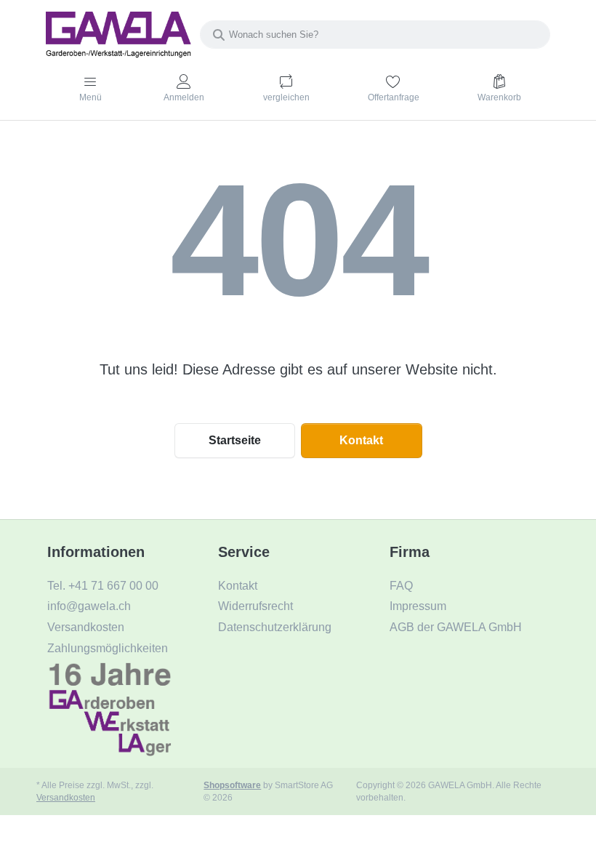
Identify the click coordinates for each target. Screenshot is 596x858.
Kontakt (361, 440)
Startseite (235, 440)
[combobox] (375, 34)
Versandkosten (65, 797)
